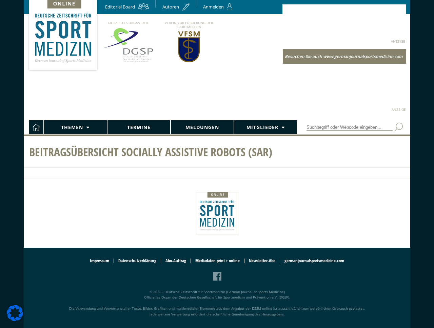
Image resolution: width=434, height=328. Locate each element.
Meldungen (202, 127)
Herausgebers (272, 314)
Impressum (99, 261)
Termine (139, 127)
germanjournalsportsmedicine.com (314, 261)
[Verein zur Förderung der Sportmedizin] (189, 61)
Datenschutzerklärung (137, 261)
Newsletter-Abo (262, 261)
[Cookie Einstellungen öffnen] (15, 320)
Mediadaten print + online (217, 261)
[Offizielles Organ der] (127, 62)
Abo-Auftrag (175, 261)
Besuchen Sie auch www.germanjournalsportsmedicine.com (343, 56)
